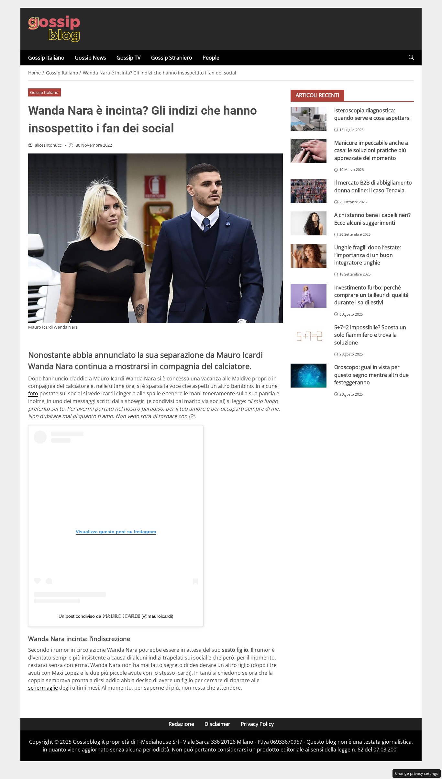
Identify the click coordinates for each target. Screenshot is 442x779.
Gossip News (90, 57)
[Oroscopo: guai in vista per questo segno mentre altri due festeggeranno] (308, 376)
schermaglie (43, 687)
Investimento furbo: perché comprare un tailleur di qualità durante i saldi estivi (371, 295)
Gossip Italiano (46, 57)
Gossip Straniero (171, 57)
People (211, 57)
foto (33, 393)
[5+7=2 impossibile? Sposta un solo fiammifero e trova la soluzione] (308, 336)
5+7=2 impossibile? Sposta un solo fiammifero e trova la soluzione (370, 335)
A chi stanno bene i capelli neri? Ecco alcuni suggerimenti (372, 218)
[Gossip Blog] (54, 28)
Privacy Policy (257, 724)
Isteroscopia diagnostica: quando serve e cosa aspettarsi (372, 114)
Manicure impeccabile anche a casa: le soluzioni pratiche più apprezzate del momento (371, 150)
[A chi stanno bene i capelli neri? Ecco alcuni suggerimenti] (308, 223)
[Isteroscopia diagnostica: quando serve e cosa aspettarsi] (308, 119)
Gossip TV (128, 57)
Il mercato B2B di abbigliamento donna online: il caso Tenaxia (373, 186)
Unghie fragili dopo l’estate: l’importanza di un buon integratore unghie (367, 255)
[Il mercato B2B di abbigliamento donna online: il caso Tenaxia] (308, 191)
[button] (411, 57)
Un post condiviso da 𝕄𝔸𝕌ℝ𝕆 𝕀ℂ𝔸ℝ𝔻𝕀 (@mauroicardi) (116, 616)
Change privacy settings (416, 773)
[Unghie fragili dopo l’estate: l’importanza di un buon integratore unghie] (308, 256)
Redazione (181, 724)
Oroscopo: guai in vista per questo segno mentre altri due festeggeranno (371, 375)
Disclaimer (217, 724)
